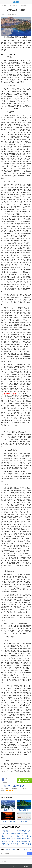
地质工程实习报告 (10, 849)
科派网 (13, 866)
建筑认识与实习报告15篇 (24, 841)
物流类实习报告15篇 (7, 841)
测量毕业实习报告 (22, 833)
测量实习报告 (5, 831)
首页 (9, 5)
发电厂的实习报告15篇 (23, 831)
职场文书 (16, 5)
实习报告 (23, 5)
